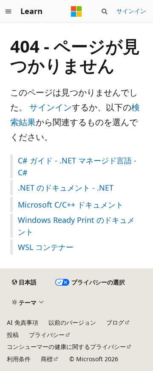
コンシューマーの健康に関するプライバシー (66, 347)
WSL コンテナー (46, 247)
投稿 (13, 335)
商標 (47, 359)
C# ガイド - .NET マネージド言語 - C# (77, 166)
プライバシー (47, 335)
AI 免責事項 (22, 322)
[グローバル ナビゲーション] (8, 11)
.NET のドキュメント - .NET (65, 188)
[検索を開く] (104, 11)
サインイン (131, 11)
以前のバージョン (72, 322)
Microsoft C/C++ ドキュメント (70, 205)
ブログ (115, 322)
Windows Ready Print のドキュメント (76, 226)
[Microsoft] (76, 11)
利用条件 (19, 359)
